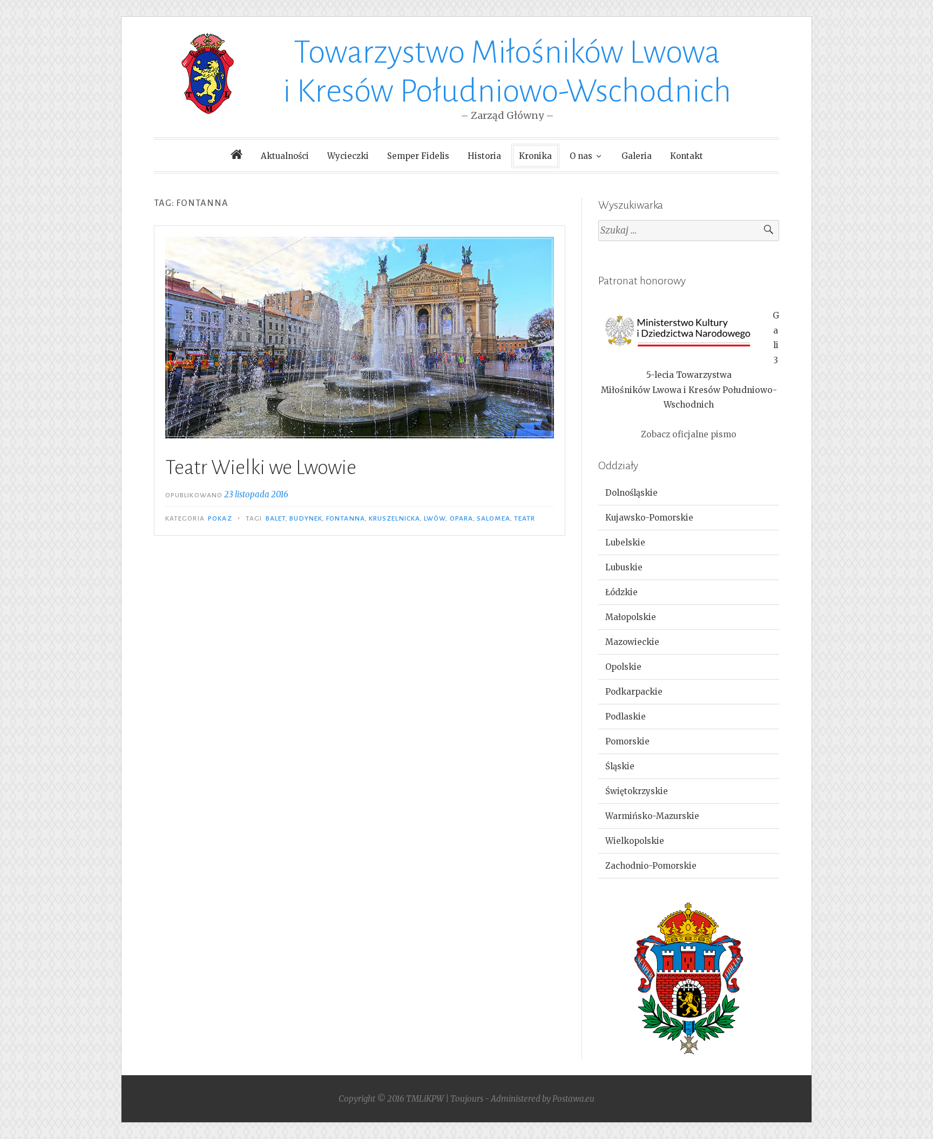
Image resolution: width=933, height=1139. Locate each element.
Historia (484, 156)
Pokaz (220, 518)
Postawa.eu (573, 1099)
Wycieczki (348, 156)
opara (461, 518)
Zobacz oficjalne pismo (688, 434)
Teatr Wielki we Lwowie (260, 467)
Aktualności (285, 156)
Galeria (636, 156)
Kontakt (686, 156)
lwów (434, 518)
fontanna (345, 518)
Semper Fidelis (418, 156)
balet (276, 518)
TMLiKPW (425, 1099)
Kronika (535, 156)
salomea (493, 518)
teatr (524, 518)
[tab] (688, 493)
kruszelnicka (394, 518)
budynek (305, 518)
